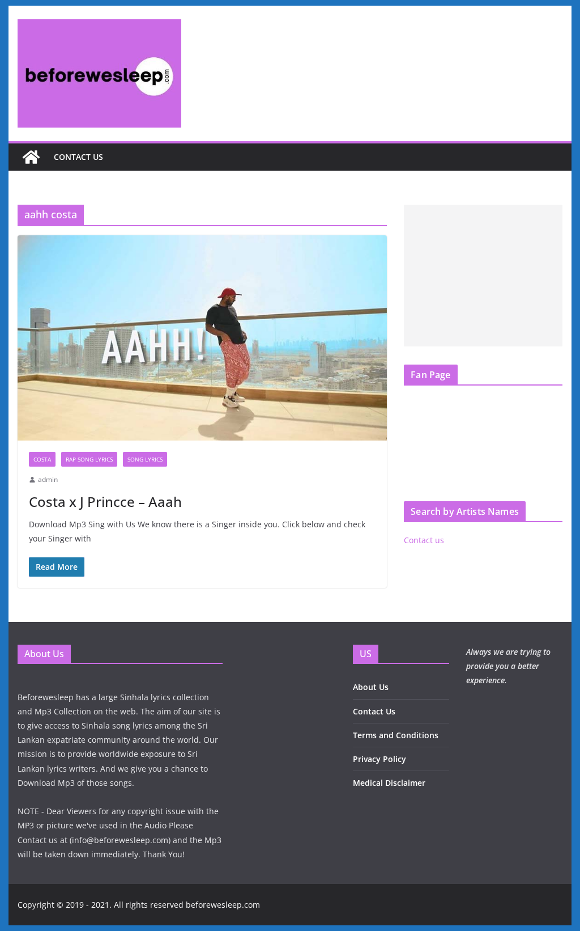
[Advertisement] (483, 275)
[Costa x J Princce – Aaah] (202, 338)
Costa (42, 459)
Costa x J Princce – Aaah (105, 501)
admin (48, 479)
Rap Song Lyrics (89, 459)
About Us (371, 687)
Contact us (78, 156)
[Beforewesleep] (31, 157)
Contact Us (374, 711)
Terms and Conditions (395, 735)
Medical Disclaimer (389, 782)
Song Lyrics (145, 459)
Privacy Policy (379, 759)
